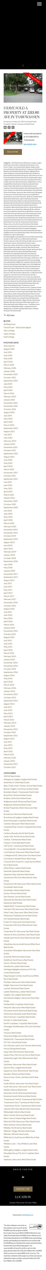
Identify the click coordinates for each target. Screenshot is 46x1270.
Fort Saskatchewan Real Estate (25, 217)
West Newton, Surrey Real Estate (18, 298)
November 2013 (11, 694)
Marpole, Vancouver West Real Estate (19, 1007)
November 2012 (11, 729)
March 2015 (9, 653)
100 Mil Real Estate (17, 163)
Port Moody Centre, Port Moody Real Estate (22, 1045)
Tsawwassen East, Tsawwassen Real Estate (22, 1102)
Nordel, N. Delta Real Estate (26, 255)
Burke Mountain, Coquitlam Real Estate (29, 179)
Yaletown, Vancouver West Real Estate (20, 1159)
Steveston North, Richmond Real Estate (20, 283)
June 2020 (8, 513)
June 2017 (8, 586)
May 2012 (8, 748)
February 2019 (10, 551)
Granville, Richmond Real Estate (31, 230)
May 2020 (8, 517)
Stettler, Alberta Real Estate (15, 1090)
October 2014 (10, 669)
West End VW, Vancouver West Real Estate (22, 1121)
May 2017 (8, 590)
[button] (23, 1177)
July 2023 (8, 434)
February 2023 (10, 441)
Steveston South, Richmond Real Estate (20, 1096)
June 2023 (8, 437)
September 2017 (11, 577)
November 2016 (11, 602)
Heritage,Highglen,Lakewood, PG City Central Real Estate (21, 237)
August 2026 (9, 349)
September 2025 (11, 380)
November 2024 (11, 406)
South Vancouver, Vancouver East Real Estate (22, 1086)
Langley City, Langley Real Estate (17, 994)
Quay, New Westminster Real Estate (19, 1052)
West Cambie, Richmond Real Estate (19, 294)
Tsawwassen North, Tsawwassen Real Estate (22, 289)
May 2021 (8, 488)
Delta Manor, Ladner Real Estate (22, 199)
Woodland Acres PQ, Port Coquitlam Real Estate (18, 308)
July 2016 (8, 612)
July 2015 (8, 640)
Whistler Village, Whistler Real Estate (28, 300)
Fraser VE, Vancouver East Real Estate (19, 922)
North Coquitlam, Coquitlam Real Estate (20, 1023)
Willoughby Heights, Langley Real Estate (24, 306)
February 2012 (10, 757)
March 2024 (9, 425)
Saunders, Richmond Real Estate (17, 1074)
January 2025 (9, 399)
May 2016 (8, 618)
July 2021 (8, 482)
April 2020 (8, 520)
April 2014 (8, 681)
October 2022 (10, 450)
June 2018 (8, 564)
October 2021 (10, 475)
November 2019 (11, 533)
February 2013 (10, 723)
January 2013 (9, 726)
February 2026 (10, 368)
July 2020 (8, 510)
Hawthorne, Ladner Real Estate (14, 234)
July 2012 (8, 742)
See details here (30, 144)
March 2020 (9, 523)
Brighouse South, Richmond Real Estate (20, 173)
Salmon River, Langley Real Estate (32, 272)
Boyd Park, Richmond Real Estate (14, 171)
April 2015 (8, 650)
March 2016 (9, 624)
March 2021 (9, 495)
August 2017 (9, 580)
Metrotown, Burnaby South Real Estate (15, 253)
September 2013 (11, 700)
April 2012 (8, 751)
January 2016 (9, 628)
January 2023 (9, 444)
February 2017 (10, 599)
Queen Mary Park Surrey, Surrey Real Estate (25, 268)
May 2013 (8, 713)
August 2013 (9, 704)
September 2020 (11, 507)
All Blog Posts (10, 324)
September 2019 (11, 539)
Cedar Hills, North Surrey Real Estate (19, 186)
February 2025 (10, 396)
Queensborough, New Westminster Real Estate (18, 270)
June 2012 (8, 745)
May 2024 (8, 418)
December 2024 (10, 403)
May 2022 (8, 463)
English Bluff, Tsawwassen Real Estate (19, 906)
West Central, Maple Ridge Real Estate (20, 1118)
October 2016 (10, 605)
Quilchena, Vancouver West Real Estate (20, 1064)
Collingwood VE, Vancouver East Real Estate (22, 855)
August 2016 (9, 609)
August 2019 (9, 542)
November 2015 (11, 631)
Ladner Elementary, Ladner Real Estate (20, 991)
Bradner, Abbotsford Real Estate (17, 798)
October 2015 (10, 634)
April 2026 (8, 361)
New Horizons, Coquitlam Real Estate (19, 1017)
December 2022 (10, 447)
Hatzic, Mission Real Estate (34, 232)
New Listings (9, 330)
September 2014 (11, 672)
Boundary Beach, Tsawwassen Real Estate (29, 169)
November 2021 (11, 472)
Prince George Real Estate (16, 266)
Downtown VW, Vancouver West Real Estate (22, 884)
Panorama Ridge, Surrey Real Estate (18, 1036)
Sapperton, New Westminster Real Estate (17, 275)
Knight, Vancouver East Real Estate (18, 985)
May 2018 (8, 567)
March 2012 (9, 754)
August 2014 (9, 675)
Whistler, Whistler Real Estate (13, 302)
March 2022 (9, 469)
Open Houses (9, 333)
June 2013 (8, 710)
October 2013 (10, 697)
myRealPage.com (27, 1215)
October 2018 (10, 558)
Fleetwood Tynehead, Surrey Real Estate (20, 915)
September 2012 (11, 735)
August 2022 (9, 457)
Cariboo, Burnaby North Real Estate (19, 833)
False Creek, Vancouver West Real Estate (21, 912)
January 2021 (9, 498)
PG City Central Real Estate (15, 1042)
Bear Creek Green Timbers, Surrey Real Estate (23, 785)
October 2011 (10, 767)
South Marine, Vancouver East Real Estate (24, 279)
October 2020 (10, 504)
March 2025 (9, 393)
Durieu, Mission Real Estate (32, 207)
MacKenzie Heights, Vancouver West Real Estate (23, 247)
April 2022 (8, 466)
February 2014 (10, 688)
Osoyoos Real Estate (23, 260)
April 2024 (8, 422)
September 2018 (11, 561)
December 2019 (10, 529)
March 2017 (9, 596)
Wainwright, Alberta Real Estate (17, 1112)
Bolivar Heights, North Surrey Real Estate (21, 789)
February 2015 (10, 656)
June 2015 (8, 643)
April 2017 (8, 593)
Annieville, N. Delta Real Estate (21, 165)
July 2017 (8, 583)
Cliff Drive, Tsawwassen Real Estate (19, 846)
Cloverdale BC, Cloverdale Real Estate (20, 849)
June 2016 (8, 615)
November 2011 (11, 764)
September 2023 (11, 428)
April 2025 (8, 390)
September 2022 (11, 453)
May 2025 (8, 387)
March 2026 (9, 365)
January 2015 (9, 659)
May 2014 (8, 678)
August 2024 (9, 412)
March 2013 (9, 719)
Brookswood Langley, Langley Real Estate (21, 817)
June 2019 (8, 545)
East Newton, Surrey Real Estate (14, 209)
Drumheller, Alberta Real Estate (14, 207)
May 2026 (8, 358)
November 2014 (11, 666)
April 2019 (8, 548)
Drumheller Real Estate (29, 205)
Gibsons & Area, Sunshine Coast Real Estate (17, 224)
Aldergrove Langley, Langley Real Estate (20, 779)
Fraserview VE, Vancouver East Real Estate (25, 222)
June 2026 (8, 355)
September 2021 (11, 479)
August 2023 (9, 431)
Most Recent (9, 346)
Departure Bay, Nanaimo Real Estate (29, 201)
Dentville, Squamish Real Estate (17, 871)
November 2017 (11, 574)
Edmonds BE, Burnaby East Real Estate (20, 899)
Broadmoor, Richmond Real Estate (18, 177)
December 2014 (10, 662)
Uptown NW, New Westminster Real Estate (22, 1109)
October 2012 (10, 732)
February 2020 (10, 526)
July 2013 (8, 707)
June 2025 (8, 384)
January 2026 (9, 371)
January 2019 (9, 555)
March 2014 (9, 685)
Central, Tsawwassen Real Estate (22, 124)
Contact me (23, 1189)
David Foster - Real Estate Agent (17, 327)
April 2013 (8, 716)
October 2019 (10, 536)
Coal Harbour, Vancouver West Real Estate (21, 192)
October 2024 (10, 409)
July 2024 (8, 415)
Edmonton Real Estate (18, 211)
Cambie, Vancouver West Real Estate (15, 182)
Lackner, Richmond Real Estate (21, 243)
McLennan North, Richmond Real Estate (24, 251)
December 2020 (10, 501)
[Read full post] (23, 89)
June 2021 (8, 485)
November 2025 (11, 374)
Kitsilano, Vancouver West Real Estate (15, 241)
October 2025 (10, 377)
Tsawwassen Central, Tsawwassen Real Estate (23, 1099)
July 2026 (8, 352)
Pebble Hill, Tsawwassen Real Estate (27, 262)
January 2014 (9, 691)
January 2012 (9, 761)
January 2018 (9, 571)
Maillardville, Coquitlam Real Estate (15, 249)
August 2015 (9, 637)
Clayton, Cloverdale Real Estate (29, 188)
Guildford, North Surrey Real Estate (15, 232)
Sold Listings (9, 337)
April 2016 (8, 621)
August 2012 (9, 738)
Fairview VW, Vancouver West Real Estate (24, 213)
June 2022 (8, 460)
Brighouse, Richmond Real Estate (17, 804)
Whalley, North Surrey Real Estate (18, 1128)
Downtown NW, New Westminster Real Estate (18, 203)
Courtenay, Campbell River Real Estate (20, 858)
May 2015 (8, 647)
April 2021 (8, 491)
